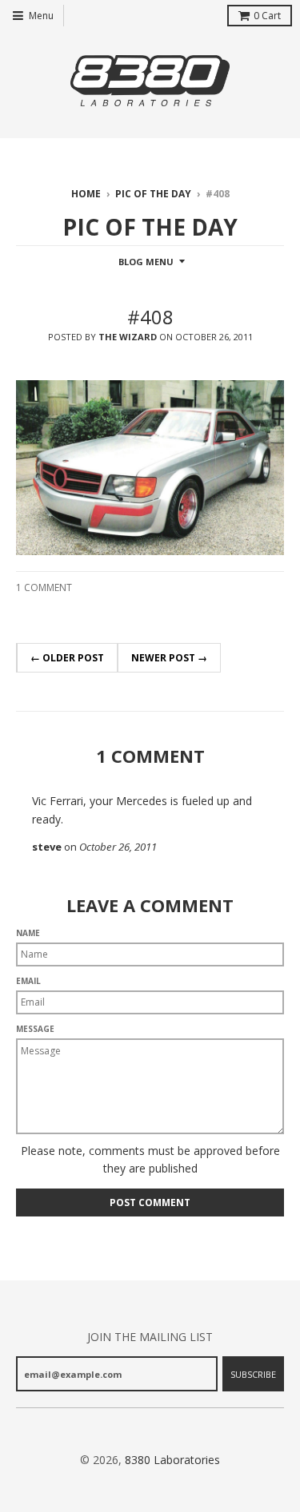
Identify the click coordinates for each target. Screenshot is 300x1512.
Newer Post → (169, 658)
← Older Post (67, 658)
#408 (150, 317)
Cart (267, 15)
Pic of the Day (153, 193)
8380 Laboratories (172, 1459)
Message (35, 1028)
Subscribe (253, 1374)
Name (28, 933)
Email (28, 980)
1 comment (44, 587)
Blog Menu (146, 262)
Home (86, 193)
